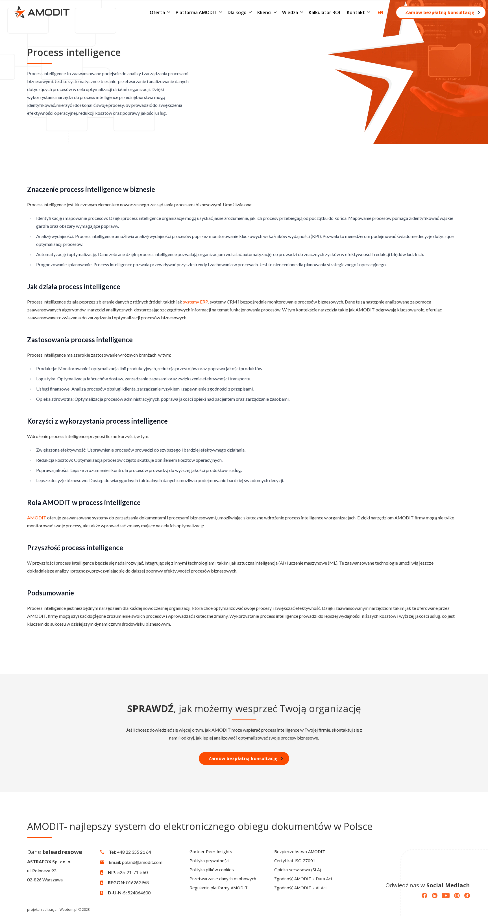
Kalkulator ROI (324, 12)
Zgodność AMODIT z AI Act (300, 887)
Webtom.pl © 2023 (75, 909)
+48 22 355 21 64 (134, 852)
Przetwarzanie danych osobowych (222, 878)
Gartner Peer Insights (210, 851)
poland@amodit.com (142, 862)
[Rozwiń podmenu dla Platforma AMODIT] (220, 12)
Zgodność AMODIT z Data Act (303, 878)
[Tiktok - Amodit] (467, 895)
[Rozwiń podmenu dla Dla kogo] (250, 12)
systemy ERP (195, 301)
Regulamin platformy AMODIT (218, 887)
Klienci (264, 12)
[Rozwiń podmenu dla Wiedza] (301, 12)
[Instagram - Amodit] (457, 895)
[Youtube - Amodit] (446, 895)
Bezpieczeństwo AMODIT (299, 851)
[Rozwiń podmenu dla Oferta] (168, 12)
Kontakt (356, 12)
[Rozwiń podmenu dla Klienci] (275, 12)
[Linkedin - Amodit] (434, 895)
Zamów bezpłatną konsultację (439, 12)
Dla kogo (237, 12)
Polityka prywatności (209, 860)
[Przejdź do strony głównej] (41, 12)
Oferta (157, 12)
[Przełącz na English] (380, 12)
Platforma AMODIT (196, 12)
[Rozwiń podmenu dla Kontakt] (368, 12)
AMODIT (36, 517)
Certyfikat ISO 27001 (294, 860)
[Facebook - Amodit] (424, 895)
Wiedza (290, 12)
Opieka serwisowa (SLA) (297, 869)
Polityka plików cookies (211, 869)
